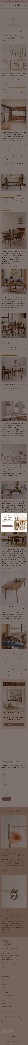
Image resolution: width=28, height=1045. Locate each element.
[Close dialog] (26, 514)
